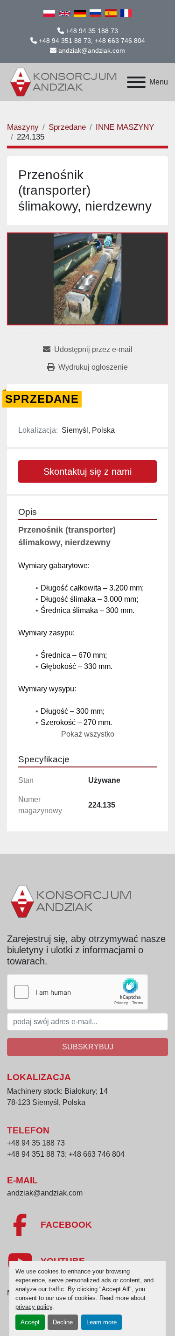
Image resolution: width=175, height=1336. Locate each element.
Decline (63, 1322)
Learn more (101, 1322)
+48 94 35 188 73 (92, 31)
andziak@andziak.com (91, 50)
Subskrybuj (87, 1047)
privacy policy (33, 1306)
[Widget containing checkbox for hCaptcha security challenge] (77, 992)
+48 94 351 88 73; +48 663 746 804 (92, 40)
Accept (30, 1322)
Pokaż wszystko (87, 734)
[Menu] (136, 82)
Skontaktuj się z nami (87, 471)
